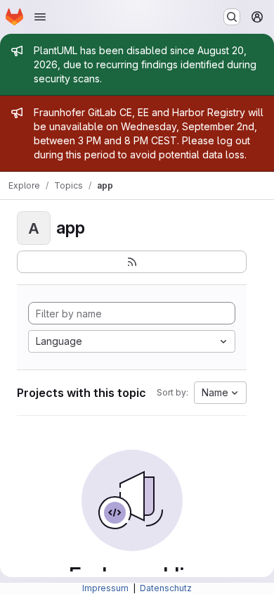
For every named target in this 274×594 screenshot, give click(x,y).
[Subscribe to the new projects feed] (132, 262)
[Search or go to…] (231, 16)
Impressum (106, 588)
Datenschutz (166, 588)
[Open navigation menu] (40, 17)
